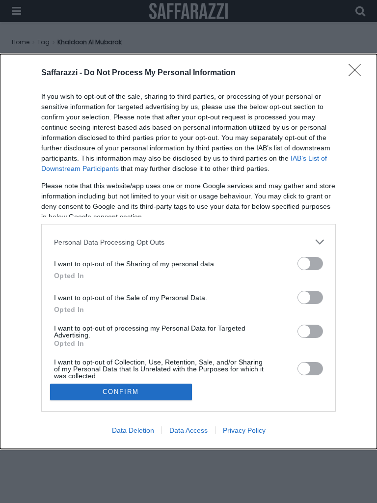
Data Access (188, 430)
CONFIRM (121, 391)
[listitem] (188, 242)
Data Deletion (133, 430)
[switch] (310, 263)
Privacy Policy (244, 430)
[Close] (358, 73)
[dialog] (188, 251)
